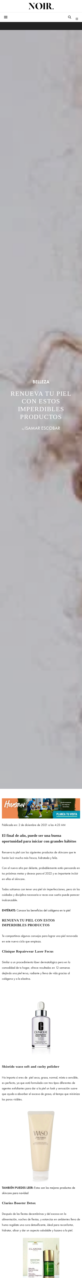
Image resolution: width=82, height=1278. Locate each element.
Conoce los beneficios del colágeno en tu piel (43, 910)
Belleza (41, 382)
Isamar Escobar (42, 428)
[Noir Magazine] (40, 6)
